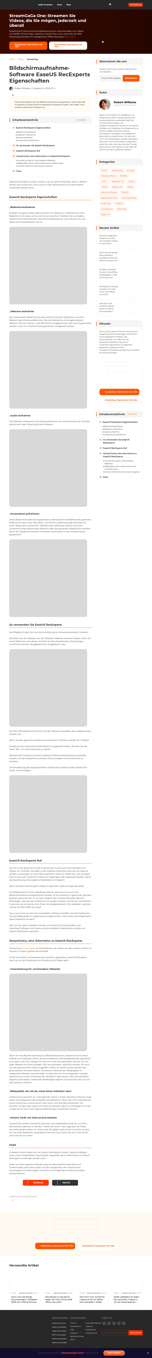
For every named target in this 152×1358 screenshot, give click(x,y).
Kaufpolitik (89, 1326)
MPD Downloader (59, 1335)
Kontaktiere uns (75, 1326)
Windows (38, 1183)
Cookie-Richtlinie (91, 1333)
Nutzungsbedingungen (93, 1323)
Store (59, 5)
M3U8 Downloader (59, 1339)
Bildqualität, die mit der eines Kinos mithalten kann (41, 163)
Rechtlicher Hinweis (77, 1336)
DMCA (72, 1339)
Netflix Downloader (59, 1342)
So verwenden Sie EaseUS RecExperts (35, 146)
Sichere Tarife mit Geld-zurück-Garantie (35, 166)
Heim (12, 59)
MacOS (66, 1183)
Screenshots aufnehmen (28, 140)
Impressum (74, 1333)
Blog (68, 5)
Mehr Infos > (70, 37)
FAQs (72, 1329)
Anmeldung (135, 5)
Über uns (73, 1323)
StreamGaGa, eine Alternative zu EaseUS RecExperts (43, 156)
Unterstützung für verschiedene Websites (36, 160)
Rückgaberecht (91, 1329)
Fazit (18, 171)
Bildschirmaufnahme (26, 132)
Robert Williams (23, 88)
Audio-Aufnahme (24, 138)
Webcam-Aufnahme (26, 135)
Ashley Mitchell (26, 1293)
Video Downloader (59, 1331)
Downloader (29, 948)
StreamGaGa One (59, 1323)
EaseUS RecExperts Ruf (28, 151)
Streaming (32, 59)
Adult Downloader (59, 1327)
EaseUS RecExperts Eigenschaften (33, 128)
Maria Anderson (94, 1293)
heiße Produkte (45, 5)
